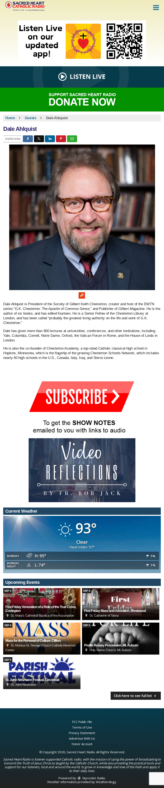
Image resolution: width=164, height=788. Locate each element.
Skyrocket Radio (93, 778)
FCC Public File (82, 722)
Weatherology (106, 782)
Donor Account (82, 744)
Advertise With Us (82, 738)
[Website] (82, 295)
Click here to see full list (133, 695)
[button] (156, 7)
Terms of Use (82, 727)
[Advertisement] (82, 41)
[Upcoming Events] (120, 604)
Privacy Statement (82, 733)
